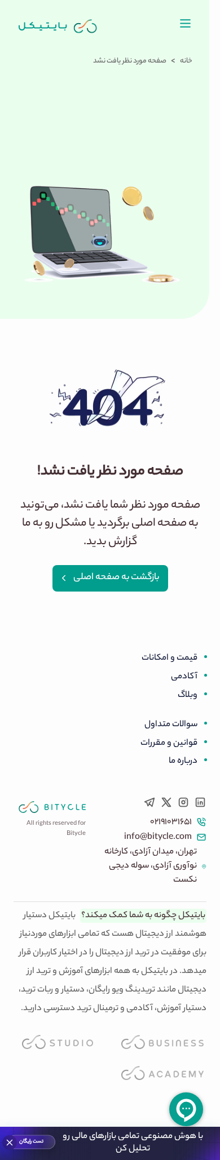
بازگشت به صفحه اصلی (116, 577)
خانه (186, 61)
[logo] (58, 26)
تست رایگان (32, 1141)
